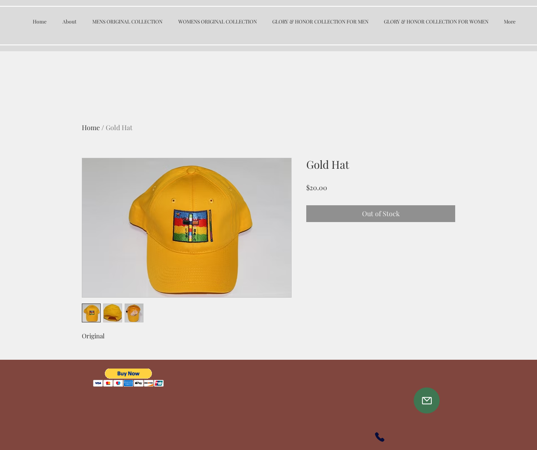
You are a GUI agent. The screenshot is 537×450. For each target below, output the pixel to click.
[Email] (427, 400)
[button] (128, 377)
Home (91, 127)
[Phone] (379, 437)
